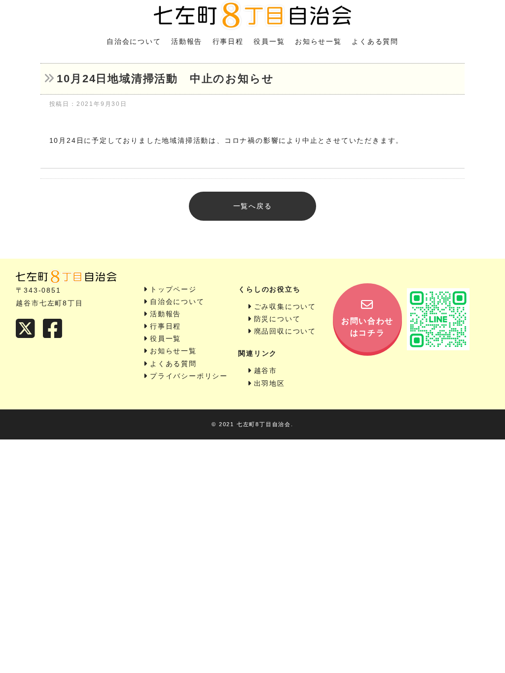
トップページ (173, 289)
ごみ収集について (285, 306)
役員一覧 (269, 41)
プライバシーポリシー (189, 376)
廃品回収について (285, 331)
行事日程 (228, 41)
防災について (277, 319)
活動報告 (186, 41)
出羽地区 (269, 383)
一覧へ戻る (252, 206)
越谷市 (265, 370)
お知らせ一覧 (318, 41)
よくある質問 (375, 41)
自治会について (134, 41)
